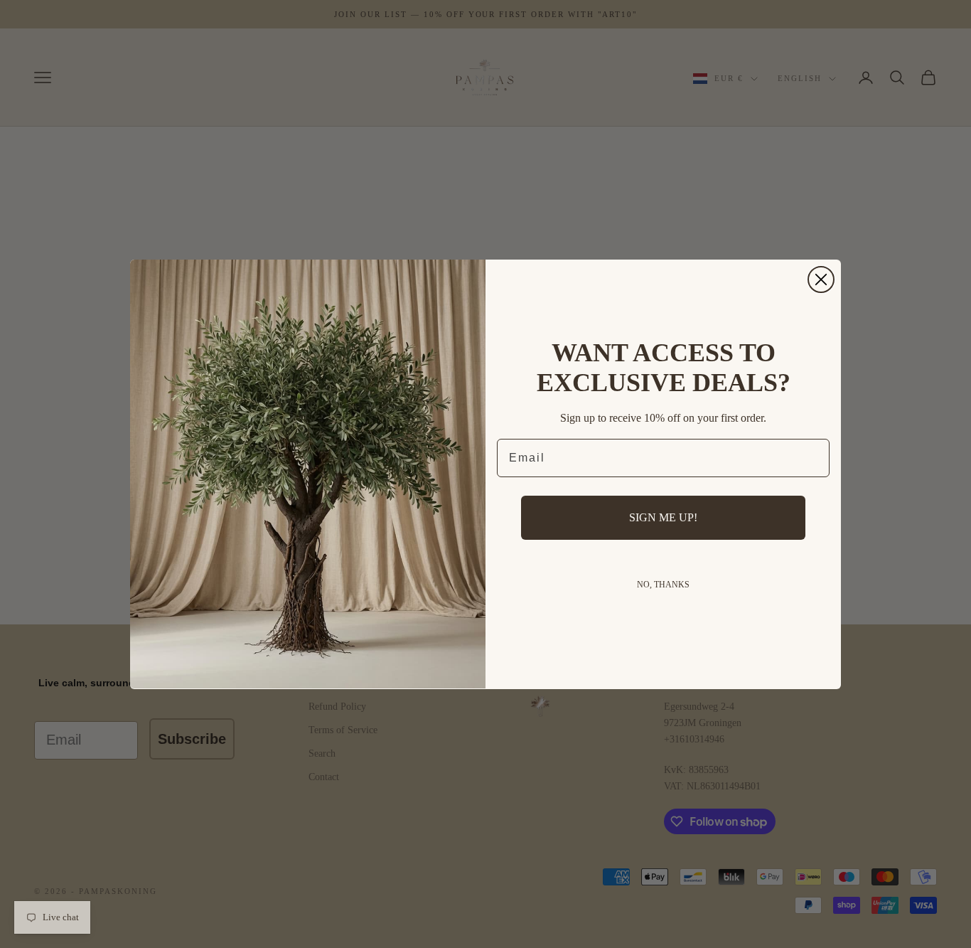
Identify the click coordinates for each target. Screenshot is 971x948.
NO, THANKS (663, 585)
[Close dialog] (821, 279)
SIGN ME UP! (663, 517)
